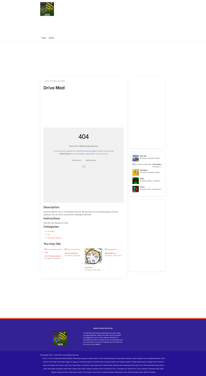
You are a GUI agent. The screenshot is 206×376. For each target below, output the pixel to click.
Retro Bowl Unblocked (56, 369)
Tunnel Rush (96, 372)
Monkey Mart (108, 365)
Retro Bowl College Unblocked (88, 369)
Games (51, 38)
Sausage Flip (122, 369)
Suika (80, 372)
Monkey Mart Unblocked (122, 365)
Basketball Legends (80, 358)
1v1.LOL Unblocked (54, 358)
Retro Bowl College (71, 369)
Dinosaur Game (131, 358)
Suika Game (73, 372)
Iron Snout (60, 365)
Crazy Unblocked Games (107, 358)
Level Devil (86, 365)
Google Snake (152, 362)
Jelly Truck (68, 365)
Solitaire (161, 362)
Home (44, 38)
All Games (53, 81)
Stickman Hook (154, 369)
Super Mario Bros (97, 365)
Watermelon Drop (121, 372)
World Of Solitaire (150, 372)
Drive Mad (53, 362)
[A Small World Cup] (47, 9)
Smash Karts (132, 369)
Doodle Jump (142, 358)
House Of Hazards (49, 365)
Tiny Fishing (87, 372)
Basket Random (67, 358)
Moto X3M (135, 365)
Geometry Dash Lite (112, 362)
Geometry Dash (98, 362)
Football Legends (86, 362)
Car (48, 234)
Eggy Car (69, 362)
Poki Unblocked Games (152, 365)
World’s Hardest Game (135, 372)
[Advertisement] (124, 17)
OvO (141, 365)
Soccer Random (142, 369)
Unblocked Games (54, 238)
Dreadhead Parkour (154, 358)
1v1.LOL (45, 358)
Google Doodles (125, 362)
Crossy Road (121, 358)
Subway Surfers (62, 372)
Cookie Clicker (93, 358)
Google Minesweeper (139, 362)
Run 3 (115, 369)
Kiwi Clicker (77, 365)
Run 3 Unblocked (106, 369)
